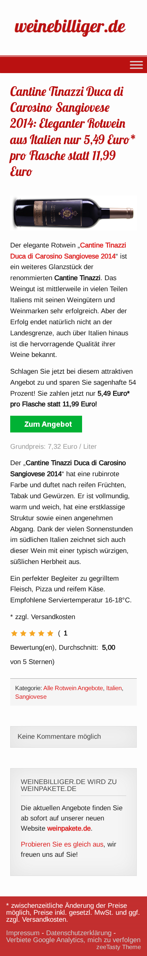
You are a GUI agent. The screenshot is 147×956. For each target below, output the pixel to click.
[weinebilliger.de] (73, 38)
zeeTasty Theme (118, 946)
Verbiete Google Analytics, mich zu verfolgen (73, 940)
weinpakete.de (69, 828)
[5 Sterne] (50, 633)
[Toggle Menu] (136, 65)
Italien (114, 687)
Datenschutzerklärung (78, 933)
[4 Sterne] (41, 633)
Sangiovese (31, 696)
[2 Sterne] (23, 633)
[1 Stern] (14, 633)
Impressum (23, 933)
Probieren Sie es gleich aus (62, 844)
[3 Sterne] (32, 633)
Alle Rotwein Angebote (73, 687)
